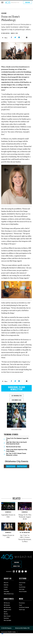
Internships (6, 591)
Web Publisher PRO (25, 628)
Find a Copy (22, 609)
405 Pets (6, 613)
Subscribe (27, 2)
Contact (6, 587)
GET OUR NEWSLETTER (16, 395)
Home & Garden (23, 591)
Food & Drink (22, 587)
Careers (6, 589)
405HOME (3, 13)
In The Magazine (25, 532)
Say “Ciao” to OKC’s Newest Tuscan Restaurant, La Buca (16, 454)
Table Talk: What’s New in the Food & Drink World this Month (16, 443)
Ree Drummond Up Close (13, 446)
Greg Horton (6, 33)
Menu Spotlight (7, 620)
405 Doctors (7, 603)
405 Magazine (8, 628)
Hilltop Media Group (8, 593)
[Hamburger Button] (2, 2)
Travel (20, 605)
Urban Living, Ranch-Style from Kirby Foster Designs (16, 450)
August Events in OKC (8, 536)
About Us (6, 582)
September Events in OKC (8, 516)
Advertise (6, 584)
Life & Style (21, 589)
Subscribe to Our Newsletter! (16, 388)
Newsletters (16, 566)
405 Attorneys (7, 607)
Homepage (8, 512)
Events (20, 584)
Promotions (22, 603)
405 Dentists (7, 605)
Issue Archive (22, 582)
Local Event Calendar (24, 607)
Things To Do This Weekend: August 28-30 (17, 439)
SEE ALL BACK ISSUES (16, 429)
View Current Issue (16, 400)
